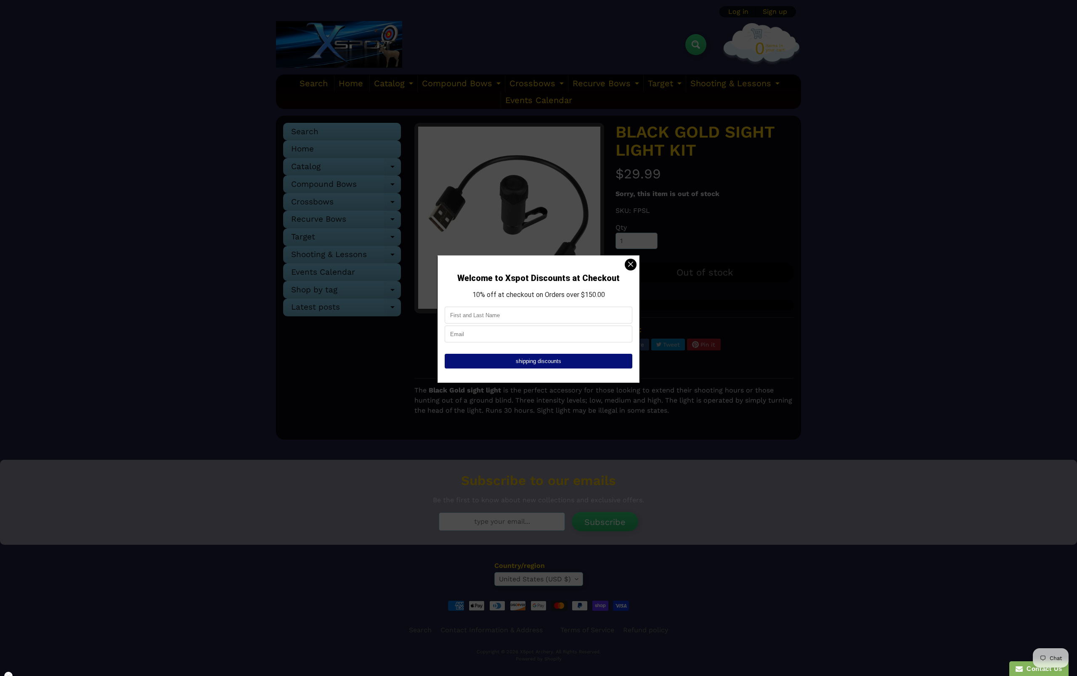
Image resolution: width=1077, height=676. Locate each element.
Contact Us (1042, 668)
